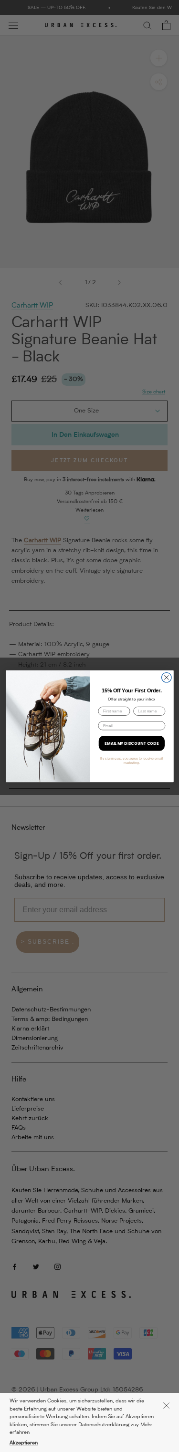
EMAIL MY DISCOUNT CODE (131, 743)
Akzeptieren (24, 1443)
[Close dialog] (166, 677)
